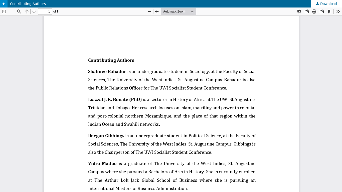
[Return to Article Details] (4, 4)
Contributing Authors (28, 3)
